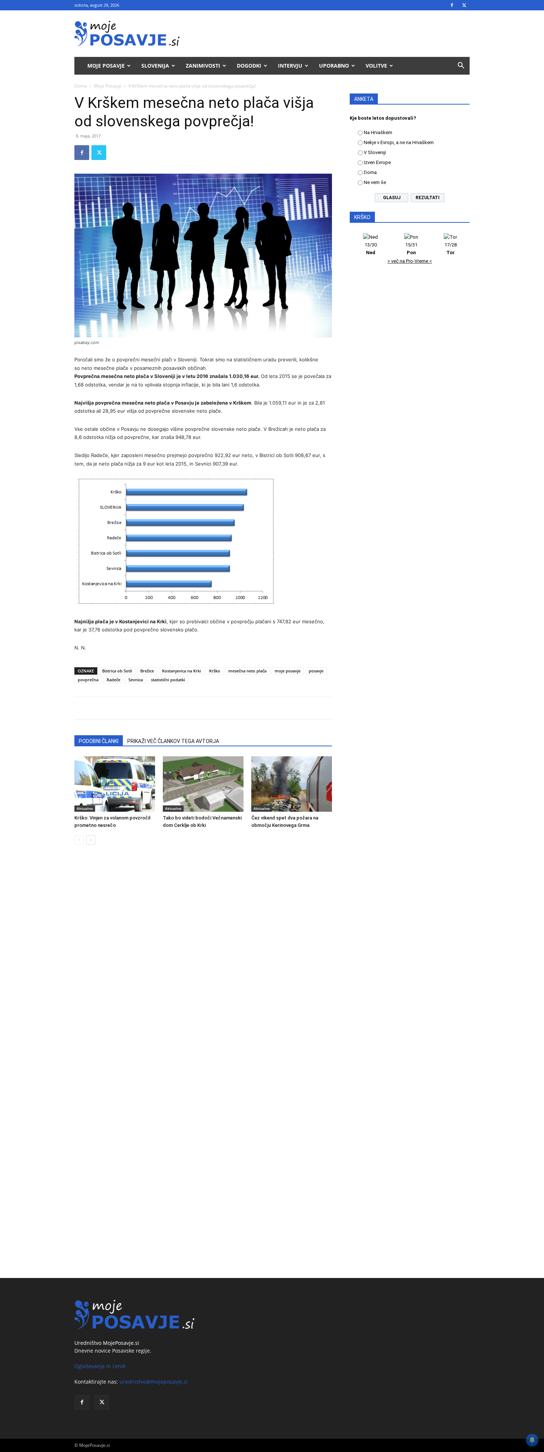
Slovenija (155, 65)
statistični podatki (168, 679)
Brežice (147, 671)
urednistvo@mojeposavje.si (154, 1381)
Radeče (113, 679)
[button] (461, 66)
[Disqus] (203, 962)
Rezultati (428, 197)
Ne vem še (375, 182)
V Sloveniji (375, 152)
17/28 (450, 248)
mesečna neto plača (247, 671)
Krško (214, 671)
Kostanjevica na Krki (181, 671)
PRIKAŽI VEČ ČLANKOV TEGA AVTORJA (173, 741)
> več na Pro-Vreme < (409, 261)
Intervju (290, 65)
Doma (80, 86)
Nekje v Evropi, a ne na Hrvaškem (399, 142)
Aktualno (85, 808)
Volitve (376, 65)
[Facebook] (451, 5)
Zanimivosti (203, 65)
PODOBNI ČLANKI (98, 741)
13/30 (371, 248)
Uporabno (334, 65)
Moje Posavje (106, 65)
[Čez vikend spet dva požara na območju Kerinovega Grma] (291, 784)
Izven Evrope (377, 162)
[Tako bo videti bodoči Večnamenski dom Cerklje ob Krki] (203, 784)
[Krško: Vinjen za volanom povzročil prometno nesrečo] (114, 784)
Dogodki (249, 65)
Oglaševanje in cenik (99, 1366)
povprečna (88, 679)
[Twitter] (464, 5)
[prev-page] (79, 840)
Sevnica (135, 679)
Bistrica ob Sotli (117, 671)
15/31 (411, 248)
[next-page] (90, 840)
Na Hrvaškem (378, 132)
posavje (316, 671)
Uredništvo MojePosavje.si (106, 1342)
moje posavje (287, 671)
